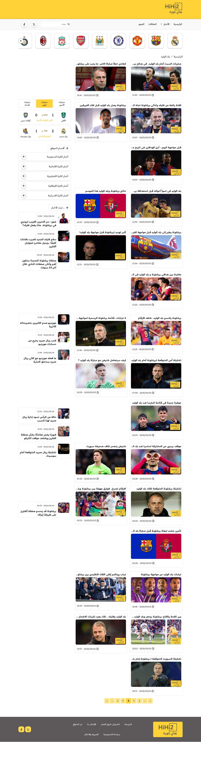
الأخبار (167, 24)
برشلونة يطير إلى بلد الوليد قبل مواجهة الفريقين (156, 232)
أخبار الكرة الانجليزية (57, 176)
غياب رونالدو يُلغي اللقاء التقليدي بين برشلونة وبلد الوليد (101, 574)
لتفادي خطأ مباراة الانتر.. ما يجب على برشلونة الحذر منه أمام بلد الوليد (101, 63)
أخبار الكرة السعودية (57, 156)
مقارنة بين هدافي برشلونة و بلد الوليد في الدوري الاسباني (156, 274)
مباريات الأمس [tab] (62, 103)
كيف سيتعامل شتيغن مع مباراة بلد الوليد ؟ (102, 360)
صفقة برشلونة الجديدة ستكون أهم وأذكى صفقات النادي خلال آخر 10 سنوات (39, 264)
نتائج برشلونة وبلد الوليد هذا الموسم (105, 190)
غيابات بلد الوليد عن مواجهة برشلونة (161, 574)
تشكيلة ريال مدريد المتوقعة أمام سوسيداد (38, 454)
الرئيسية (178, 24)
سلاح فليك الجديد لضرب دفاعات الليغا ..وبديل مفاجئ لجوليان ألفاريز (38, 243)
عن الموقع (77, 724)
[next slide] (21, 41)
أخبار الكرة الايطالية (58, 185)
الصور (141, 24)
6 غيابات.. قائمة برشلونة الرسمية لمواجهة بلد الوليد (101, 318)
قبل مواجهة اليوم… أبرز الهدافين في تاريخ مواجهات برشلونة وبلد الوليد (156, 147)
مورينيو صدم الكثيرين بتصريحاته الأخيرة (38, 324)
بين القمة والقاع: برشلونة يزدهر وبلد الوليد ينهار (156, 616)
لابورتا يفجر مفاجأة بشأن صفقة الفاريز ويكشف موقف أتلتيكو (38, 436)
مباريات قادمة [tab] (27, 103)
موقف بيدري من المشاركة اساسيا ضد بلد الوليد (156, 446)
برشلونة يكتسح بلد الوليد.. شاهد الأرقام (159, 318)
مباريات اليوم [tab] (44, 103)
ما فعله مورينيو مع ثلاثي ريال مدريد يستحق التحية (40, 360)
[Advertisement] (72, 9)
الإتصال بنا (91, 724)
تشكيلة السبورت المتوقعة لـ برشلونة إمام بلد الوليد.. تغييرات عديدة (156, 658)
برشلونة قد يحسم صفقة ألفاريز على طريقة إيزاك (38, 513)
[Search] (69, 24)
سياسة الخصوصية (111, 734)
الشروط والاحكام (91, 734)
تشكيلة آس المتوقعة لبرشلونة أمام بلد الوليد (156, 360)
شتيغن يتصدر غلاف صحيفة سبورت (106, 446)
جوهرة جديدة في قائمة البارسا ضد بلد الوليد (156, 402)
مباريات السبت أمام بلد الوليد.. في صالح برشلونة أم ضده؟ (156, 63)
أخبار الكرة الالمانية (58, 166)
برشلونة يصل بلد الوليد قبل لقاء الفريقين (103, 105)
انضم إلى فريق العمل (110, 724)
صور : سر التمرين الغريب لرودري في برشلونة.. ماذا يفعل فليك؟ (38, 223)
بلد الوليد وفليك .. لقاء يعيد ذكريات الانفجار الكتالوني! (101, 616)
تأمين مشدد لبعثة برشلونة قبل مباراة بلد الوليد (156, 530)
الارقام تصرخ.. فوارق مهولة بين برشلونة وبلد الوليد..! (101, 488)
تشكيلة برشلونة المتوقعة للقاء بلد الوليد (158, 488)
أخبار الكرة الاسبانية (58, 195)
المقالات (152, 24)
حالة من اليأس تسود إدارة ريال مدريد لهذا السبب (39, 418)
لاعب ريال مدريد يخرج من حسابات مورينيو (42, 342)
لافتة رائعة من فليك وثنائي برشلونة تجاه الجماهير (156, 105)
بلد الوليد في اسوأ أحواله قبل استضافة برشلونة (156, 190)
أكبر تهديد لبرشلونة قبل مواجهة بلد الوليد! (102, 232)
